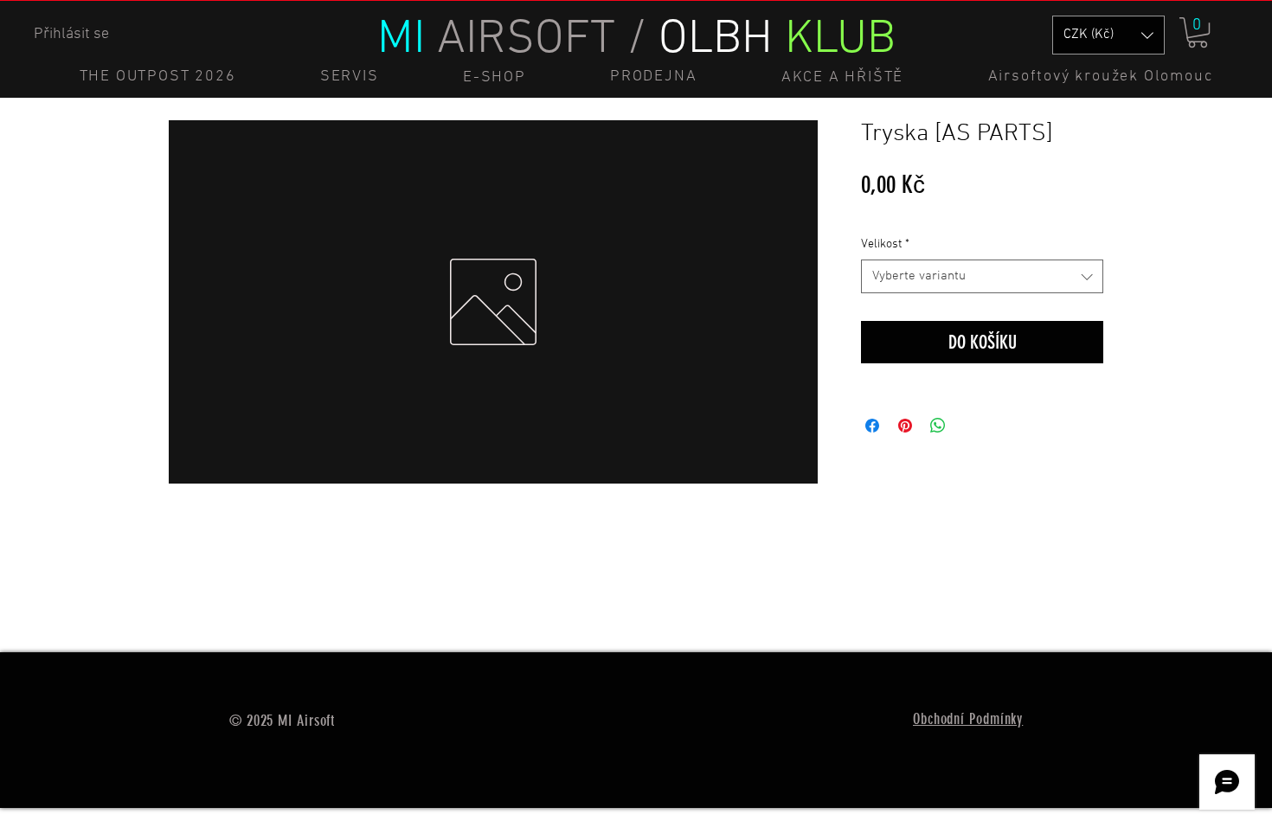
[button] (1197, 32)
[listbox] (1108, 35)
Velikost (885, 244)
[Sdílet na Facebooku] (872, 425)
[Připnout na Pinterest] (905, 425)
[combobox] (982, 276)
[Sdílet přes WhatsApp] (938, 425)
